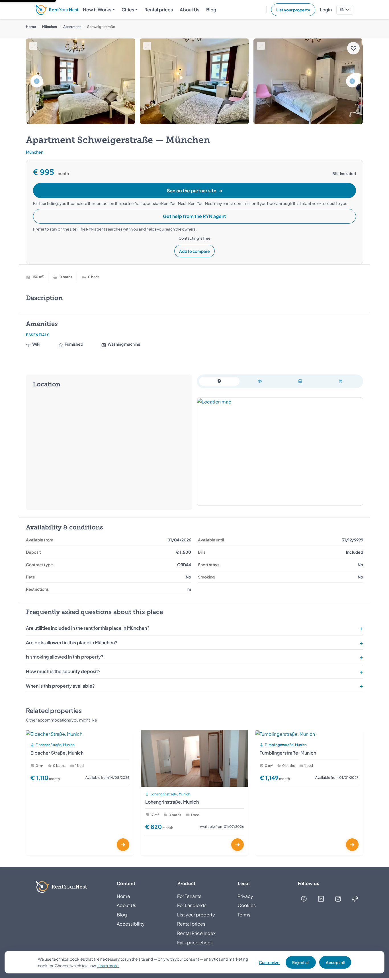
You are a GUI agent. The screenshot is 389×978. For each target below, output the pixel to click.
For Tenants (189, 896)
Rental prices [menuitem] (158, 10)
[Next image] (352, 81)
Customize (269, 962)
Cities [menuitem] (128, 10)
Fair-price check (195, 943)
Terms (244, 915)
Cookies (247, 905)
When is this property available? (60, 686)
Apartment (72, 27)
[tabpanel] (280, 451)
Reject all (300, 962)
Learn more (108, 965)
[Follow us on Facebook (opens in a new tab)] (304, 899)
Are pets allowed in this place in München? (71, 642)
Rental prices (191, 924)
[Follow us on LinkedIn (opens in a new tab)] (321, 899)
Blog (122, 915)
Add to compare (194, 251)
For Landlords (191, 905)
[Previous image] (36, 81)
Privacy (245, 896)
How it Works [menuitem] (97, 10)
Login (326, 10)
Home (31, 27)
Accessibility (131, 924)
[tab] (219, 381)
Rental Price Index (196, 933)
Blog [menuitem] (211, 10)
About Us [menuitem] (189, 10)
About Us (126, 905)
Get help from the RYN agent (194, 216)
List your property (293, 9)
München (49, 27)
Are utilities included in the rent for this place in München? (88, 628)
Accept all (335, 962)
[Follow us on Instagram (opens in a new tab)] (338, 899)
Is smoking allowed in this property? (64, 657)
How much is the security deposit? (63, 671)
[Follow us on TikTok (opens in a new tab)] (355, 899)
